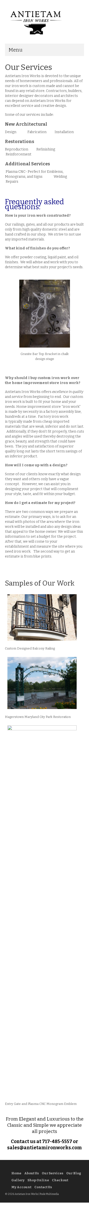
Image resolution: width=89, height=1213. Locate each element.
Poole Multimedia (49, 1194)
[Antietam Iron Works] (44, 22)
